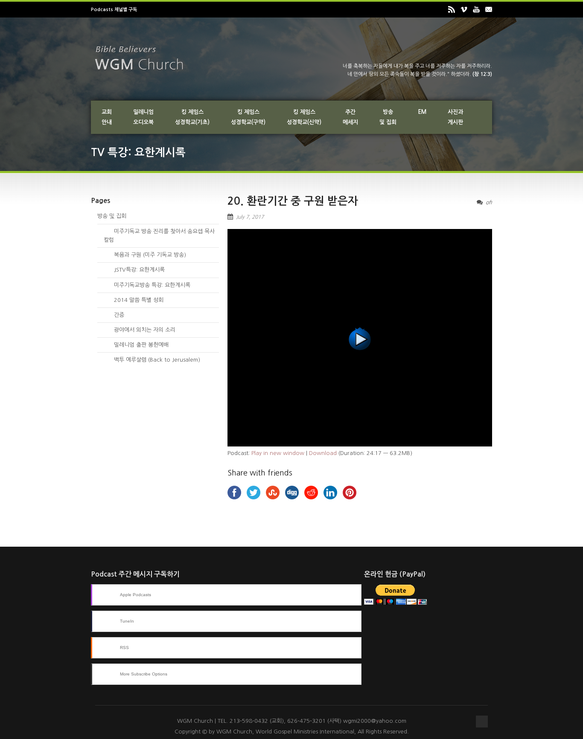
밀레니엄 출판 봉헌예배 (136, 345)
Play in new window (277, 453)
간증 (114, 315)
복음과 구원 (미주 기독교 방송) (145, 255)
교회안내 (107, 117)
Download (323, 453)
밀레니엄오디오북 (143, 117)
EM (422, 112)
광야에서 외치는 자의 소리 (139, 330)
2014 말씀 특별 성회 (133, 300)
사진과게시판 (455, 117)
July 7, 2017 (250, 217)
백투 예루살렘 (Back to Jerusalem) (152, 359)
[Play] (359, 444)
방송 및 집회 (111, 216)
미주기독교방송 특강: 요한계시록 (147, 285)
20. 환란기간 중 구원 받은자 (292, 201)
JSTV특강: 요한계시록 (134, 269)
